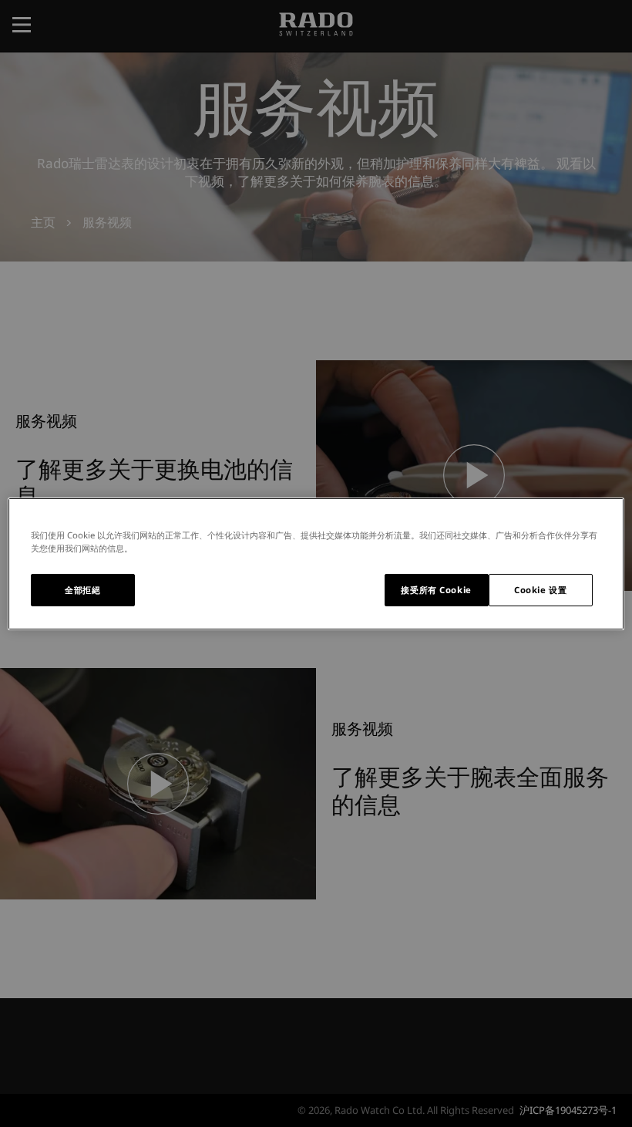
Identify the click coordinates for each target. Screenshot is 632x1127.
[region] (316, 563)
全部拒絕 (82, 590)
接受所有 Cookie (436, 590)
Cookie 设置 (540, 590)
